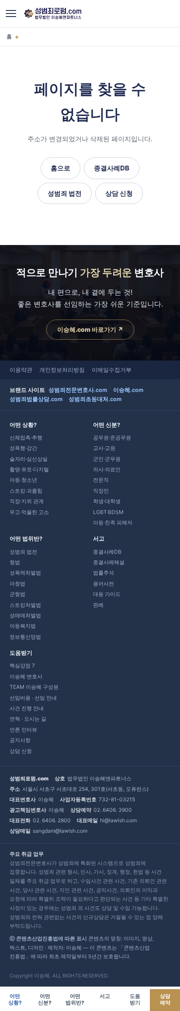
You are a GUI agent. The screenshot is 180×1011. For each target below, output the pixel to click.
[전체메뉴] (11, 13)
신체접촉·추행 (26, 437)
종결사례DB (111, 168)
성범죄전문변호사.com (77, 390)
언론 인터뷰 (23, 729)
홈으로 (60, 168)
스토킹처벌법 (25, 605)
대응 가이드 (107, 594)
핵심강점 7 (22, 665)
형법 (15, 562)
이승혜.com (128, 390)
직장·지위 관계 (27, 501)
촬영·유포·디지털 (29, 469)
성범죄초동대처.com (95, 399)
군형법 (17, 594)
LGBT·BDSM (108, 512)
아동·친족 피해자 (112, 522)
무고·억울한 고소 (29, 512)
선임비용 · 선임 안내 (33, 697)
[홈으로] (52, 13)
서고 (105, 996)
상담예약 (165, 999)
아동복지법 (23, 626)
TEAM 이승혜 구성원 (34, 687)
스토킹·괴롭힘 (26, 490)
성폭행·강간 (23, 448)
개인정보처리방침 (62, 370)
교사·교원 (104, 448)
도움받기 (135, 999)
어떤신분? (45, 999)
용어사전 (103, 583)
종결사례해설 (109, 562)
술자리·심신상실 (29, 459)
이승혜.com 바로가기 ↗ (90, 329)
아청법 (17, 583)
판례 (98, 605)
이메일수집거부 (112, 370)
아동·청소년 (23, 480)
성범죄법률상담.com (36, 399)
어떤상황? (15, 999)
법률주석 (103, 572)
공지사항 (20, 740)
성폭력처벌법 (25, 572)
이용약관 (21, 370)
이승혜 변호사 (26, 676)
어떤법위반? (75, 999)
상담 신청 (119, 193)
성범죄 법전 (65, 193)
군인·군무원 (107, 459)
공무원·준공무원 (112, 437)
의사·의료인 (107, 469)
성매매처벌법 (25, 615)
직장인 (101, 490)
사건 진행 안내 (27, 708)
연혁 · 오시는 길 (28, 718)
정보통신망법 (25, 636)
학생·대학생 (107, 501)
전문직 (101, 480)
